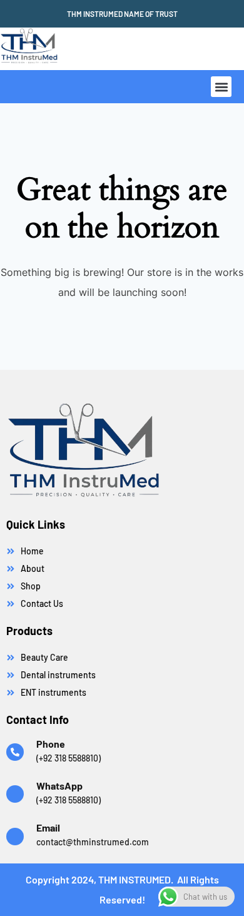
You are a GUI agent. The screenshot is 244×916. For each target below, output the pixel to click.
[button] (221, 86)
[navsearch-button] (147, 49)
